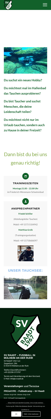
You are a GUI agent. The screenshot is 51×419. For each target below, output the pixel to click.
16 (35, 297)
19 (41, 297)
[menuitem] (43, 5)
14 (31, 297)
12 (27, 297)
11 (25, 297)
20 (43, 297)
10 (23, 297)
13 (29, 297)
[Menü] (43, 5)
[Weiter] (41, 286)
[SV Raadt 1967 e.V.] (21, 5)
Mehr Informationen (31, 414)
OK (16, 414)
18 (39, 297)
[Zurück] (9, 286)
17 (37, 297)
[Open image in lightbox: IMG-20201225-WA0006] (44, 298)
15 (33, 297)
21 (45, 297)
